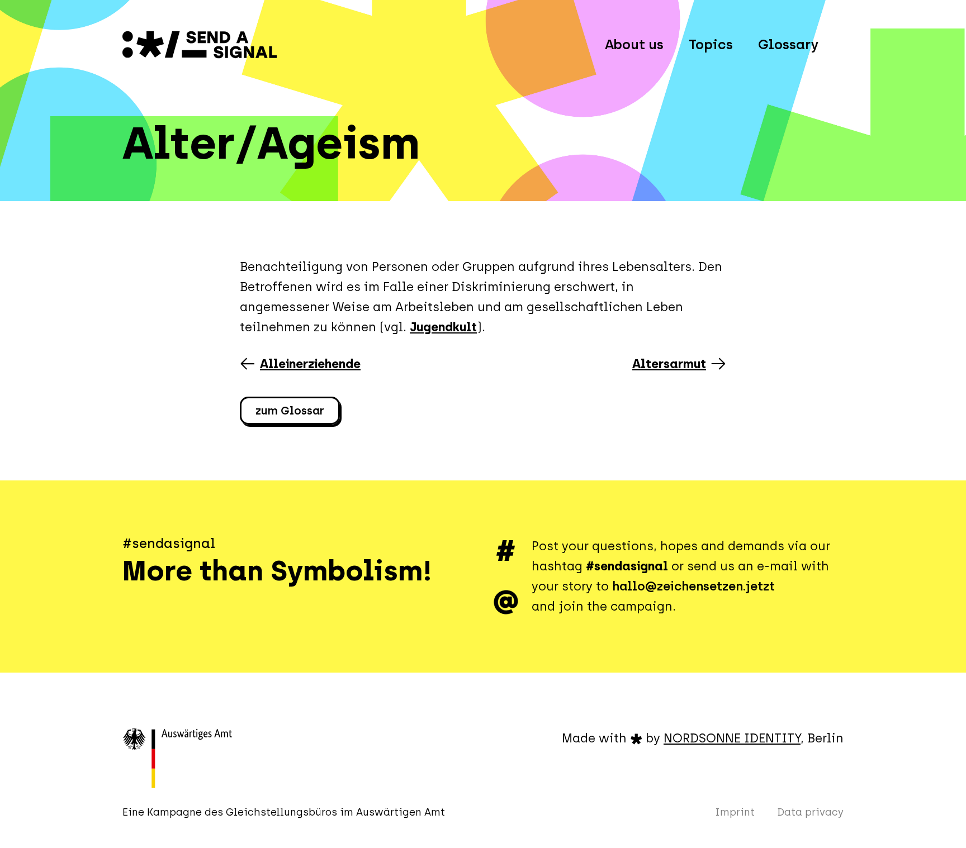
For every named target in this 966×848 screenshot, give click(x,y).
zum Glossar (289, 410)
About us (634, 44)
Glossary (788, 44)
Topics (711, 44)
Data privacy (810, 812)
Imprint (735, 812)
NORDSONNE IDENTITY (732, 738)
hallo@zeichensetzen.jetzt (693, 586)
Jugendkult (443, 327)
